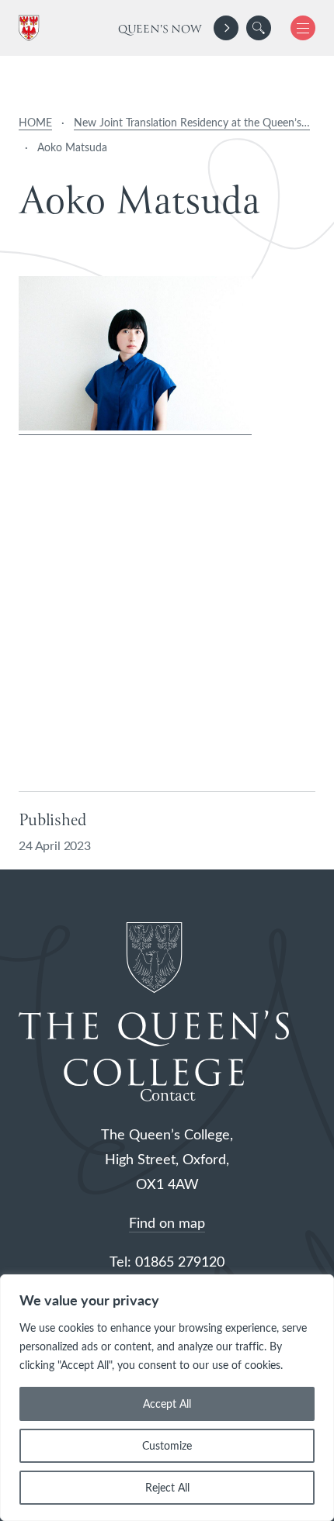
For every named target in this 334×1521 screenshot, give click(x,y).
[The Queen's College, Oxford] (32, 28)
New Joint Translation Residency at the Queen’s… (192, 122)
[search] (258, 28)
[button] (258, 28)
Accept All (167, 1403)
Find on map (167, 1222)
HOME (35, 122)
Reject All (167, 1487)
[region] (167, 1397)
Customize (167, 1445)
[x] (297, 28)
